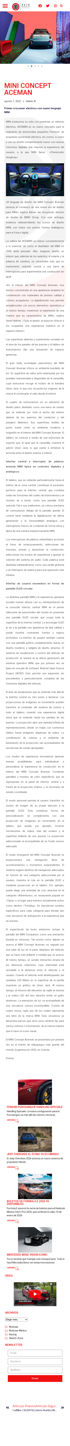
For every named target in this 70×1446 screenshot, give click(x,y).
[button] (5, 6)
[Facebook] (40, 6)
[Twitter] (47, 6)
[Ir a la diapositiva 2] (31, 66)
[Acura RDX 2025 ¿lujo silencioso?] (35, 1294)
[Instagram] (55, 6)
